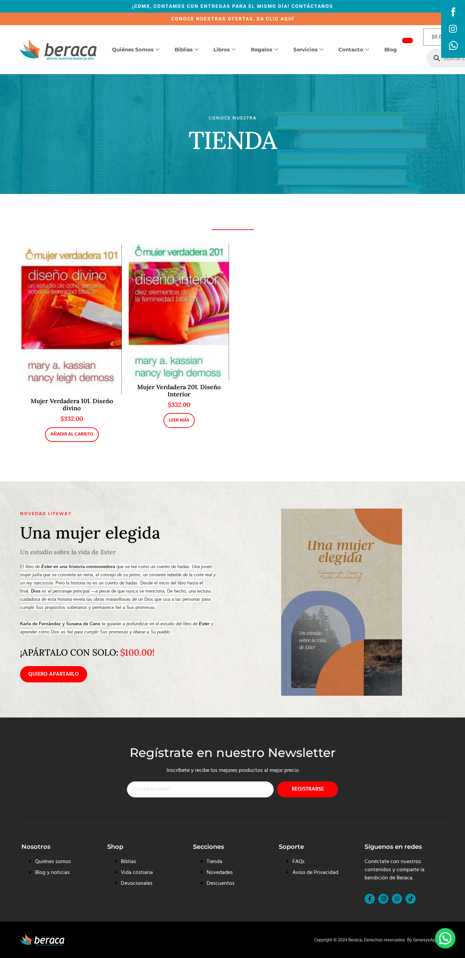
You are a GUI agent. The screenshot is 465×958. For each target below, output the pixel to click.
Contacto (350, 49)
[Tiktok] (410, 899)
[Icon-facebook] (370, 899)
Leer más (179, 420)
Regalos (261, 49)
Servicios (305, 49)
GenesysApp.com (430, 940)
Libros (221, 49)
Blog (390, 49)
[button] (445, 938)
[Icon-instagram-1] (383, 899)
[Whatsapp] (397, 899)
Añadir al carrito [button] (71, 434)
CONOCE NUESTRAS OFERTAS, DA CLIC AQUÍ (232, 18)
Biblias (184, 49)
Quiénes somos (133, 49)
